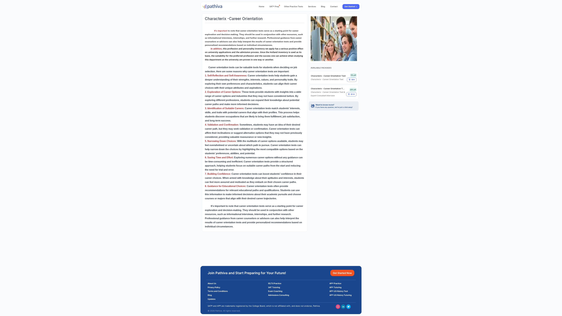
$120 (353, 94)
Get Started (350, 6)
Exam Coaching (275, 291)
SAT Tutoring (274, 287)
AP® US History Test (338, 291)
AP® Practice (335, 283)
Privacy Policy (214, 287)
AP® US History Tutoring (340, 295)
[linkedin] (343, 306)
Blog (210, 295)
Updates (211, 299)
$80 (353, 80)
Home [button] (261, 6)
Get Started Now (342, 273)
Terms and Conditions (218, 291)
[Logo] (212, 6)
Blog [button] (323, 6)
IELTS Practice (274, 283)
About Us (212, 283)
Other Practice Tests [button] (293, 6)
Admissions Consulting (278, 295)
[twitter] (348, 306)
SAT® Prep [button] (274, 6)
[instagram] (338, 306)
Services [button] (312, 6)
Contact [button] (334, 6)
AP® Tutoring (335, 287)
